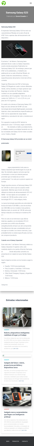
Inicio (7, 441)
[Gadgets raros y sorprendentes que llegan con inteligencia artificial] (17, 396)
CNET (5, 127)
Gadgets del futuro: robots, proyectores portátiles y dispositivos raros (14, 365)
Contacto (25, 441)
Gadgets (12, 284)
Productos (15, 441)
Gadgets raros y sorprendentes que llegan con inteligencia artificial (15, 414)
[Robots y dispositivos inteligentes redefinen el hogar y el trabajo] (17, 317)
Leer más (15, 348)
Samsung (4, 167)
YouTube (6, 252)
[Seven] (4, 3)
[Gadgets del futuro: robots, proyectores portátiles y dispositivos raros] (10, 355)
